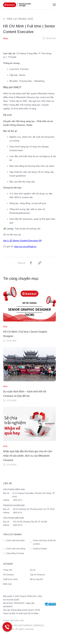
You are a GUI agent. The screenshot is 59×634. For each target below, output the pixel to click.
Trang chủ (7, 570)
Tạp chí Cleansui (37, 575)
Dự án (33, 570)
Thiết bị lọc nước (10, 579)
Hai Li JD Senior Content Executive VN (22, 240)
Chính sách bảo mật (13, 620)
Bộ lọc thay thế (36, 579)
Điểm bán (7, 584)
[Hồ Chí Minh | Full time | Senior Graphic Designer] (29, 304)
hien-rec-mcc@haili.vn (25, 246)
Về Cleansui (8, 575)
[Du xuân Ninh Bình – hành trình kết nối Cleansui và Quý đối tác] (29, 364)
